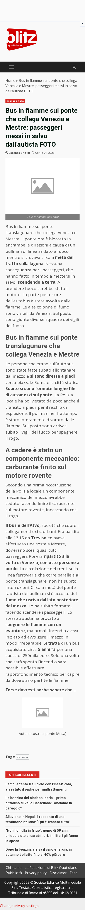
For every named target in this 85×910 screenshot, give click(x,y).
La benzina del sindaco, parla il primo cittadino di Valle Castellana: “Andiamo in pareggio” (38, 803)
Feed (73, 872)
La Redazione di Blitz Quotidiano (51, 867)
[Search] (74, 67)
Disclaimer (58, 872)
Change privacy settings (19, 905)
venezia (22, 757)
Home (10, 80)
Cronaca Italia (15, 100)
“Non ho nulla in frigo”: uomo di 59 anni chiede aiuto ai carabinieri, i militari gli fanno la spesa (41, 835)
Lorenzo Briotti (19, 153)
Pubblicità (14, 872)
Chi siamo (14, 867)
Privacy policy (36, 872)
